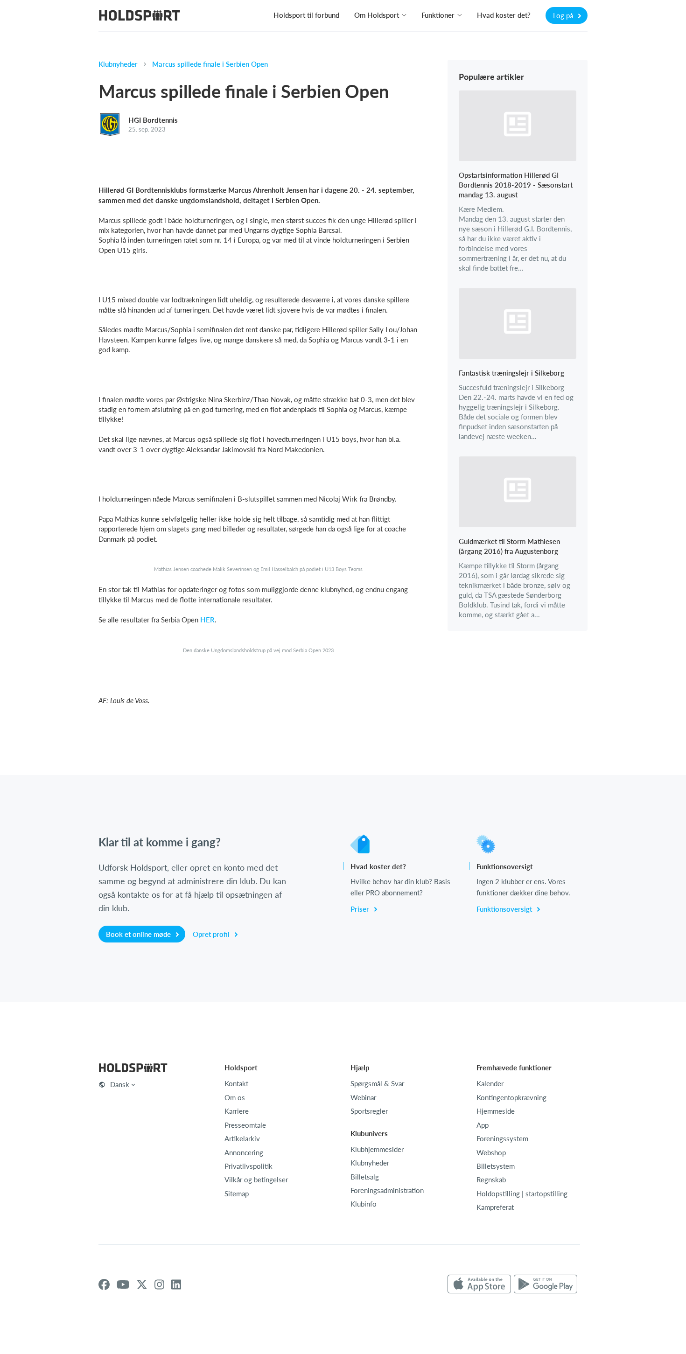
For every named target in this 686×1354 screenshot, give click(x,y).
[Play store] (545, 1284)
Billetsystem (495, 1166)
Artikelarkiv (242, 1138)
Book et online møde (139, 934)
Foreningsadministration (387, 1190)
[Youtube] (123, 1284)
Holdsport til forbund (306, 15)
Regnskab (491, 1179)
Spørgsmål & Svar (377, 1083)
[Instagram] (159, 1284)
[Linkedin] (176, 1284)
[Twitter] (141, 1284)
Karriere (236, 1111)
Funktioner (438, 15)
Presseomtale (245, 1125)
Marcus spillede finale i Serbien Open (210, 64)
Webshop (491, 1152)
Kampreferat (495, 1207)
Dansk (119, 1084)
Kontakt (236, 1083)
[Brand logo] (139, 16)
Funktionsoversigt (505, 909)
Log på (564, 15)
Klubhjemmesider (377, 1149)
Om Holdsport (376, 15)
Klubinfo (363, 1204)
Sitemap (236, 1193)
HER (207, 619)
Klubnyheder (118, 64)
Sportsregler (369, 1111)
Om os (234, 1097)
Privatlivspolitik (248, 1166)
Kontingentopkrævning (511, 1097)
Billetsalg (364, 1177)
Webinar (363, 1097)
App (482, 1125)
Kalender (490, 1083)
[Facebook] (104, 1284)
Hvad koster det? (504, 15)
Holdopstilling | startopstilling (521, 1193)
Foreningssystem (502, 1138)
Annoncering (243, 1152)
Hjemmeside (495, 1111)
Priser (360, 909)
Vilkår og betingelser (256, 1179)
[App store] (479, 1284)
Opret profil (212, 934)
